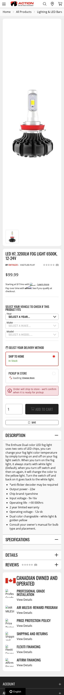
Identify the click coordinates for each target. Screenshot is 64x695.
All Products (24, 11)
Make (10, 322)
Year (9, 314)
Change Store (28, 378)
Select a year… (19, 317)
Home (7, 11)
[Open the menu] (4, 4)
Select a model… (20, 334)
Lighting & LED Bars (49, 11)
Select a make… (20, 325)
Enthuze (13, 264)
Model (10, 331)
